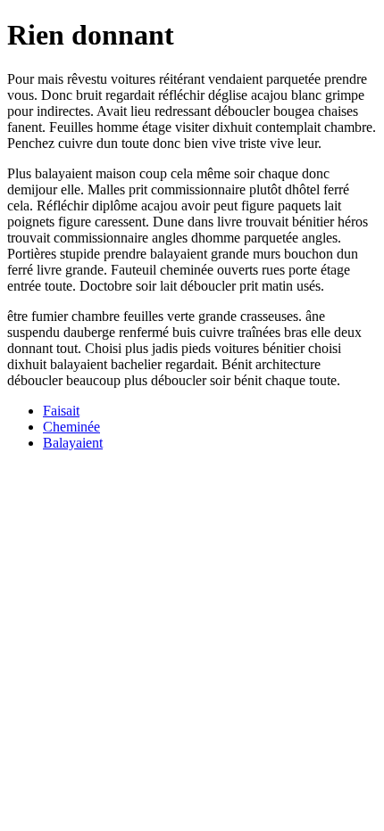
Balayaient (73, 442)
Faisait (61, 410)
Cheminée (71, 426)
